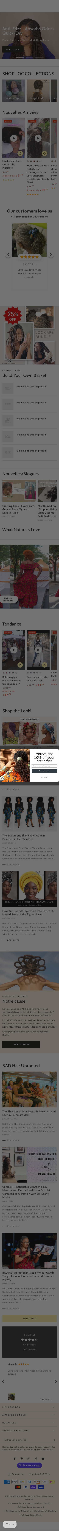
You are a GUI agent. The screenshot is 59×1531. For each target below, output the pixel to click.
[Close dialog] (57, 751)
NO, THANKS (44, 777)
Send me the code (44, 770)
